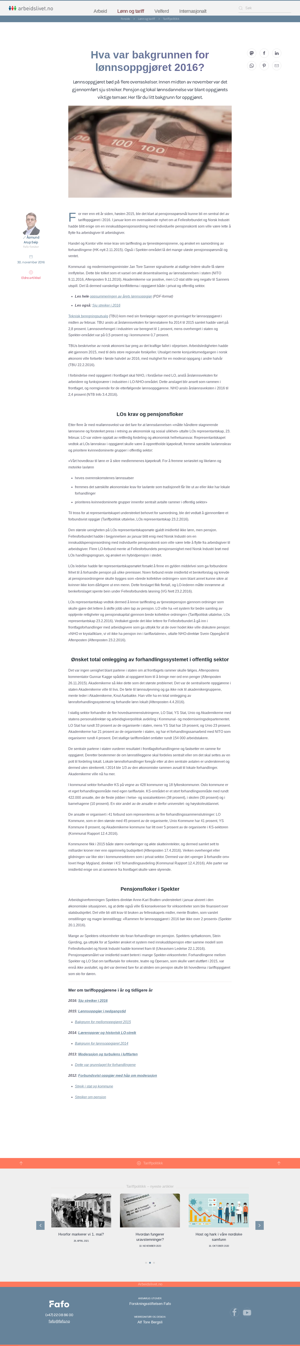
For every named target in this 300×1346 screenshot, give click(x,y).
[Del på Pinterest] (264, 65)
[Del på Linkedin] (276, 53)
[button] (21, 1163)
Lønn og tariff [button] (130, 11)
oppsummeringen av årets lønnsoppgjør (121, 296)
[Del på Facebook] (264, 53)
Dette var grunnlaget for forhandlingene (105, 1065)
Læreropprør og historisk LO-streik (107, 1033)
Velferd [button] (161, 11)
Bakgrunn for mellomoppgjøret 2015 (103, 1022)
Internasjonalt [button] (192, 11)
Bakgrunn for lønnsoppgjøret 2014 (101, 1043)
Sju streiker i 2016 (106, 305)
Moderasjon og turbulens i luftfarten (108, 1054)
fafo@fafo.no (59, 1321)
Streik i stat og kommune (94, 1086)
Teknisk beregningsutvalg (88, 316)
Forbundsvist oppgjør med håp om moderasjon (117, 1075)
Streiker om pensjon (90, 1097)
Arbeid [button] (100, 11)
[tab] (146, 1263)
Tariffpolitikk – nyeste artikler (150, 1186)
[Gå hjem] (31, 8)
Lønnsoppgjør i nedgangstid (102, 1011)
